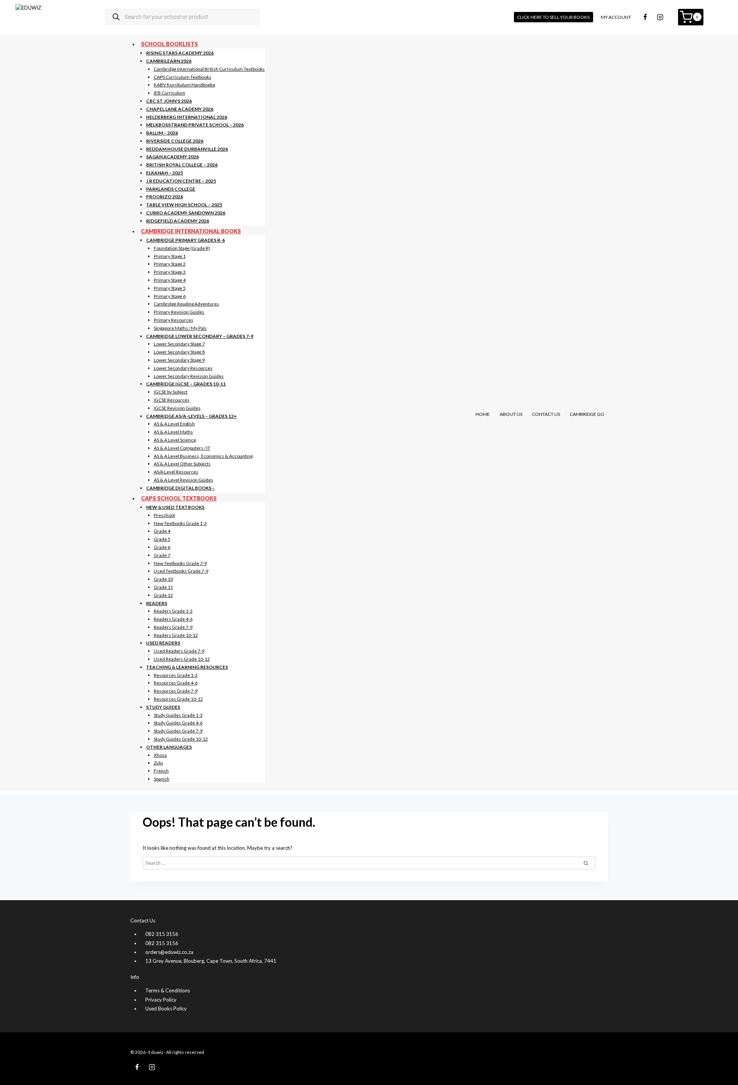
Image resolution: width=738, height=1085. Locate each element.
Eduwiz (155, 1052)
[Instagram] (660, 16)
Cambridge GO (587, 414)
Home (482, 414)
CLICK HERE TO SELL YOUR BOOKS (553, 17)
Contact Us (546, 414)
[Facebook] (645, 16)
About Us (511, 414)
